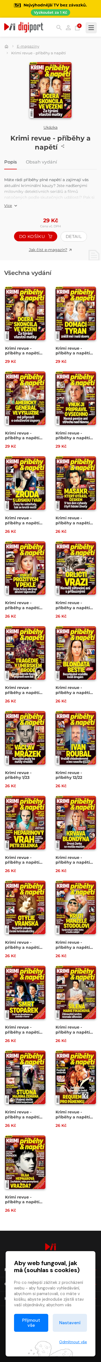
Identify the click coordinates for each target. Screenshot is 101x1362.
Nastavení (70, 1323)
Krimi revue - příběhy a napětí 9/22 (22, 947)
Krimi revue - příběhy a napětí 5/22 (22, 1116)
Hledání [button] (59, 27)
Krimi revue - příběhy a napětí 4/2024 (73, 353)
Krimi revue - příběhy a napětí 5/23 (22, 607)
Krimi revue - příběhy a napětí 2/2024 (73, 438)
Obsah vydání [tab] (41, 162)
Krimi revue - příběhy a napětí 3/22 (22, 1202)
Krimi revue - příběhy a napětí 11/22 (22, 862)
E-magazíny (28, 46)
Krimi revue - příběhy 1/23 (18, 775)
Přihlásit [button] (68, 27)
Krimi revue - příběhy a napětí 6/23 (73, 522)
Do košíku (32, 236)
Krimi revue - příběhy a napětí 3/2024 (22, 438)
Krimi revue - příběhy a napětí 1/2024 (22, 522)
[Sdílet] (62, 146)
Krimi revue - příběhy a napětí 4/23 (73, 607)
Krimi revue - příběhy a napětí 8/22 (73, 947)
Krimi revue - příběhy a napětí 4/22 (73, 1116)
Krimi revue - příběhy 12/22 (69, 775)
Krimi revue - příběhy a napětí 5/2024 (22, 353)
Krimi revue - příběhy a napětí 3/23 (22, 692)
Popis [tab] (10, 162)
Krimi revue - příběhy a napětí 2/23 (73, 692)
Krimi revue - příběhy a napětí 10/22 (73, 862)
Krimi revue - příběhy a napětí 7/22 (22, 1032)
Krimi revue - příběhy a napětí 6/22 (73, 1032)
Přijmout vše (31, 1322)
